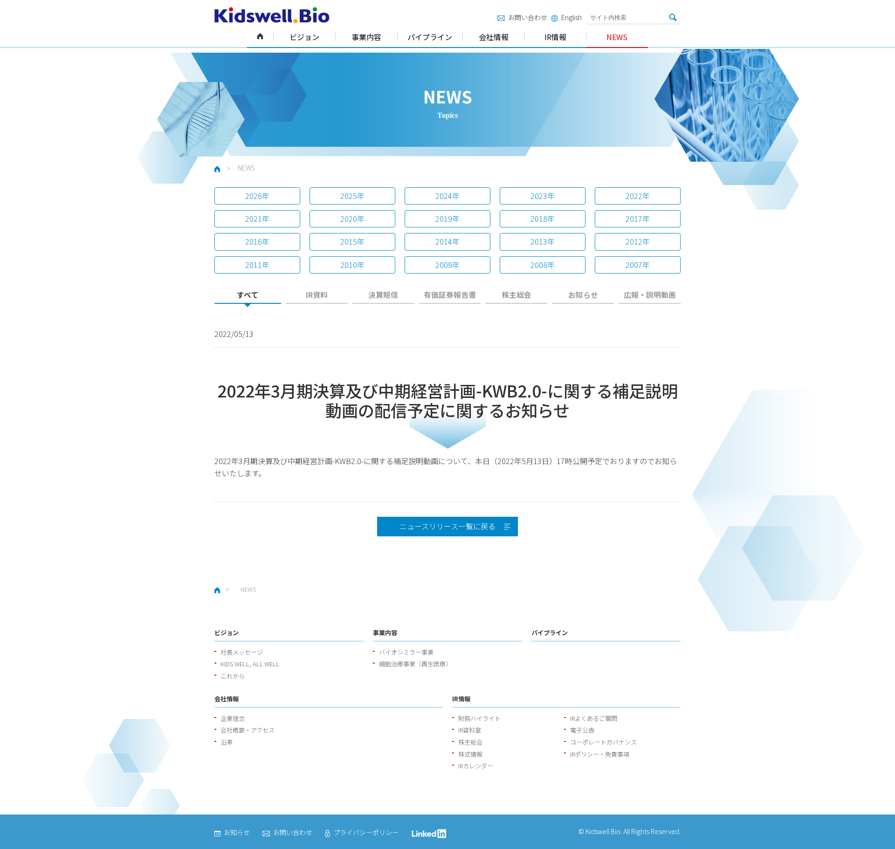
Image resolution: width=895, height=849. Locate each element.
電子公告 (582, 730)
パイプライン (429, 36)
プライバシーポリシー (366, 832)
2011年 (257, 264)
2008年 (542, 264)
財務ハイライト (479, 718)
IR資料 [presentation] (317, 294)
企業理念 (232, 718)
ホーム (260, 37)
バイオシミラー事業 (406, 652)
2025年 (352, 195)
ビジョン (304, 36)
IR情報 (555, 36)
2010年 (352, 264)
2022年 (638, 195)
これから (232, 675)
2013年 (542, 241)
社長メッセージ (241, 652)
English (571, 17)
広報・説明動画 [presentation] (650, 294)
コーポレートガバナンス (603, 742)
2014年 (447, 241)
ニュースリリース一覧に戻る (447, 526)
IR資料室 (469, 730)
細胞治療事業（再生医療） (415, 663)
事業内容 (366, 36)
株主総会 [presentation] (516, 294)
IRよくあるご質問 (593, 718)
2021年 (257, 218)
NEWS (616, 36)
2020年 (352, 218)
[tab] (247, 297)
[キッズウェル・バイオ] (272, 15)
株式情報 (470, 754)
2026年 (257, 195)
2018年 (542, 218)
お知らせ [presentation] (583, 294)
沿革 (226, 742)
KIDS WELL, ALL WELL (249, 663)
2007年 (638, 264)
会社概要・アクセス (247, 730)
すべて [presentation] (247, 294)
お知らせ (237, 832)
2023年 (542, 195)
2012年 (638, 241)
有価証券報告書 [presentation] (450, 294)
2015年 (352, 241)
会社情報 (494, 36)
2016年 (257, 241)
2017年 (638, 218)
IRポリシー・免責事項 (599, 754)
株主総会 (470, 742)
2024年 (447, 195)
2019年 (447, 218)
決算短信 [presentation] (383, 294)
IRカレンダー (475, 765)
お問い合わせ (527, 17)
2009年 (447, 264)
